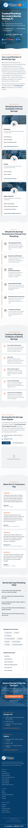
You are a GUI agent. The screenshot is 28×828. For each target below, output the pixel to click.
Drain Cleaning (5, 781)
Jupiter (20, 638)
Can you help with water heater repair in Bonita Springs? (13, 602)
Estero (17, 632)
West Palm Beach (17, 644)
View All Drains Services (10, 178)
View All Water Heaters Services (12, 213)
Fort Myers (8, 635)
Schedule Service (18, 443)
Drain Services (5, 779)
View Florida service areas (10, 750)
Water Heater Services (7, 784)
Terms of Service (6, 812)
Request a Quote (14, 700)
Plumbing (4, 771)
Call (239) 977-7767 (15, 696)
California (4, 804)
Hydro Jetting (5, 782)
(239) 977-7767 (8, 439)
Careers (4, 796)
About (3, 791)
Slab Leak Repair (6, 775)
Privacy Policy (5, 810)
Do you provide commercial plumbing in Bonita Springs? (13, 608)
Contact (4, 798)
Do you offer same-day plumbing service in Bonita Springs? (11, 591)
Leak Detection (6, 773)
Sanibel (8, 644)
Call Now (7, 443)
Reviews (4, 792)
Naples (7, 641)
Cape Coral (9, 632)
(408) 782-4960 (9, 721)
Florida (3, 806)
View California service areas (11, 728)
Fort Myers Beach (10, 638)
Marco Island (16, 641)
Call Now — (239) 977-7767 (14, 34)
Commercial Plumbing (7, 794)
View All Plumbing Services (11, 146)
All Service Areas (6, 808)
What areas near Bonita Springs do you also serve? (13, 614)
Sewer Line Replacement (8, 777)
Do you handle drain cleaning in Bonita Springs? (13, 597)
